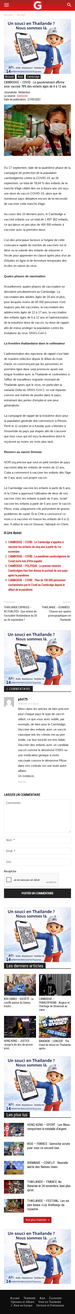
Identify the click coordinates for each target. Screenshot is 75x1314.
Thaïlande (30, 1298)
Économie (55, 1298)
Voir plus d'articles (36, 1220)
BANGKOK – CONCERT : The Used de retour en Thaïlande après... (55, 1044)
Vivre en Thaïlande (49, 1302)
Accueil (8, 14)
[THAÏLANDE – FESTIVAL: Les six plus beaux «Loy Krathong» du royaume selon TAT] (14, 1206)
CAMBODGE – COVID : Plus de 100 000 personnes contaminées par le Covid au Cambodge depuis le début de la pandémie (37, 584)
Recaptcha (10, 871)
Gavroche (22, 95)
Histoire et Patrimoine (50, 1305)
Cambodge (33, 76)
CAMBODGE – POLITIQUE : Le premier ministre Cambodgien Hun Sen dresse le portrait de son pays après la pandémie (38, 570)
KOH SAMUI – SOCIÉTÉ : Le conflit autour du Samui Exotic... (19, 1002)
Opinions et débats (22, 1302)
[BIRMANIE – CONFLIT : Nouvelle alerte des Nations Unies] (14, 1168)
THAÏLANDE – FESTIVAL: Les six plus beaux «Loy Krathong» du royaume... (48, 1205)
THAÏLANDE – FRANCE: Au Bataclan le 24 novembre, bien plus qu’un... (49, 1186)
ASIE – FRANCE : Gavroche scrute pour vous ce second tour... (48, 1146)
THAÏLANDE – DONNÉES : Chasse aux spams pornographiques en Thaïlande (56, 614)
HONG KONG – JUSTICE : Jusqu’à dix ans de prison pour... (18, 1044)
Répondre (22, 782)
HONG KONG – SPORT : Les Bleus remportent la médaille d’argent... (48, 1127)
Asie (20, 76)
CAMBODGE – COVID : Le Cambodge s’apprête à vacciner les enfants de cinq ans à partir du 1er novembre (36, 546)
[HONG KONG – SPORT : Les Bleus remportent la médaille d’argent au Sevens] (14, 1130)
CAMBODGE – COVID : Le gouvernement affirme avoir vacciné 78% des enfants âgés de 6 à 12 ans (35, 84)
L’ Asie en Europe (22, 1305)
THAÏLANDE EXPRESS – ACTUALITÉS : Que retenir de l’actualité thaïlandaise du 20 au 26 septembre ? (20, 614)
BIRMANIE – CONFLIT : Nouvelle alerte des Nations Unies (47, 1165)
